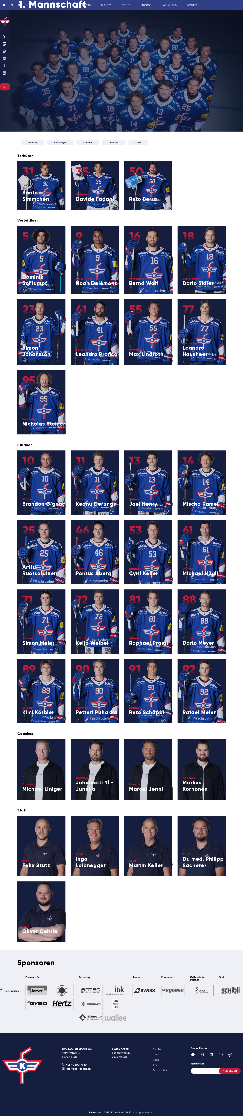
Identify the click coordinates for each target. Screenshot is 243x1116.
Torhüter (33, 142)
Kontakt (192, 5)
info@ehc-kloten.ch (78, 1068)
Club (156, 1054)
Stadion (157, 1049)
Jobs (156, 1059)
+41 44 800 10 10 (76, 1064)
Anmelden (230, 1070)
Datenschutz (160, 1070)
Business (106, 5)
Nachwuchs (169, 5)
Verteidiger (60, 142)
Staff (138, 142)
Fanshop (146, 5)
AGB (155, 1065)
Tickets (86, 5)
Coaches (114, 142)
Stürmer (87, 142)
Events (126, 5)
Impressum (95, 1112)
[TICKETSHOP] (4, 86)
